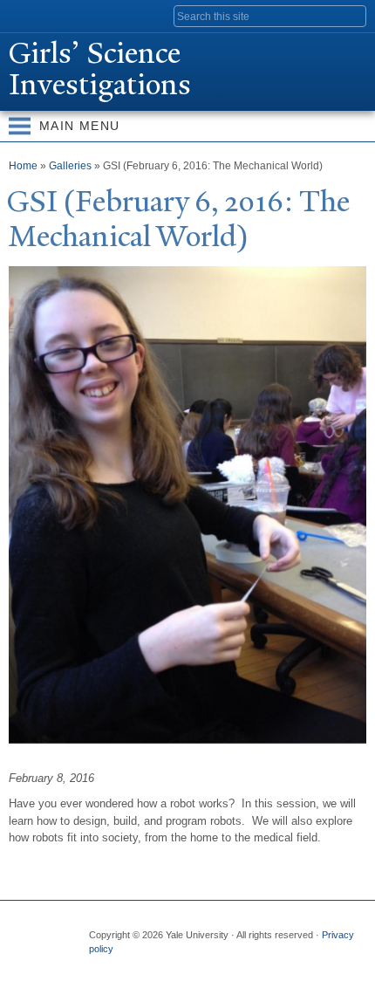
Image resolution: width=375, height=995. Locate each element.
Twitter (134, 967)
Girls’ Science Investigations (100, 69)
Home (23, 166)
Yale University (29, 15)
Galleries (70, 166)
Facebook (100, 967)
